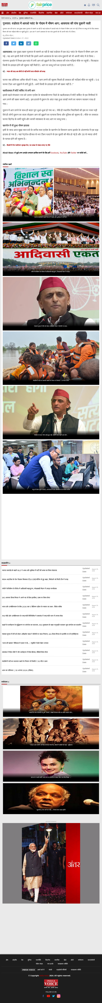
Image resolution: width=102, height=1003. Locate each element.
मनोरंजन (68, 12)
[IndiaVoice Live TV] (93, 5)
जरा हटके (98, 12)
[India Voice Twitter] (53, 997)
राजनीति (32, 12)
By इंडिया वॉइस (8, 35)
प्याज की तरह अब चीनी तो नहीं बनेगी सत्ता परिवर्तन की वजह (26, 71)
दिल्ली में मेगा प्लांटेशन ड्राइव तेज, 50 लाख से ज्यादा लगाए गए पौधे (28, 145)
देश (20, 12)
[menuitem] (7, 13)
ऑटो (61, 12)
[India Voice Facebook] (43, 997)
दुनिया (25, 12)
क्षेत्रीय (13, 12)
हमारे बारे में (41, 969)
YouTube (63, 152)
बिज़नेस (41, 12)
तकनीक (49, 12)
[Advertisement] (51, 927)
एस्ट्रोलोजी (77, 12)
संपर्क (50, 969)
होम (7, 12)
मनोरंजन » (5, 681)
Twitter (73, 152)
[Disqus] (51, 527)
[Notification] (89, 6)
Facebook (54, 152)
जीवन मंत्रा (88, 12)
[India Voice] (4, 6)
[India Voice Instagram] (58, 997)
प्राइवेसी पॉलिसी (61, 969)
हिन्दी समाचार (5, 18)
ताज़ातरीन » (5, 563)
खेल (56, 12)
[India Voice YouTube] (48, 997)
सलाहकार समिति (63, 963)
